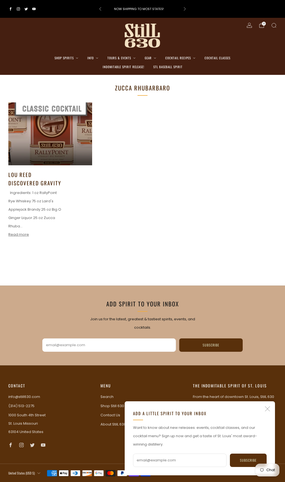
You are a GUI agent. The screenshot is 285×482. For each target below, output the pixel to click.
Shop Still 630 (112, 406)
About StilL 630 (113, 424)
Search (107, 396)
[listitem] (142, 9)
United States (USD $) (21, 473)
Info (90, 58)
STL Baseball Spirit (168, 67)
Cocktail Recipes (178, 58)
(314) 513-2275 (21, 406)
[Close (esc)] (267, 408)
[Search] (274, 25)
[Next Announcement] (184, 9)
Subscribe (248, 460)
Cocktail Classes (217, 58)
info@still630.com (24, 396)
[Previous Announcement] (100, 9)
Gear (148, 58)
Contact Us (110, 415)
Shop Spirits (64, 58)
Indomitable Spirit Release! (123, 67)
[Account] (249, 25)
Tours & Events (119, 58)
